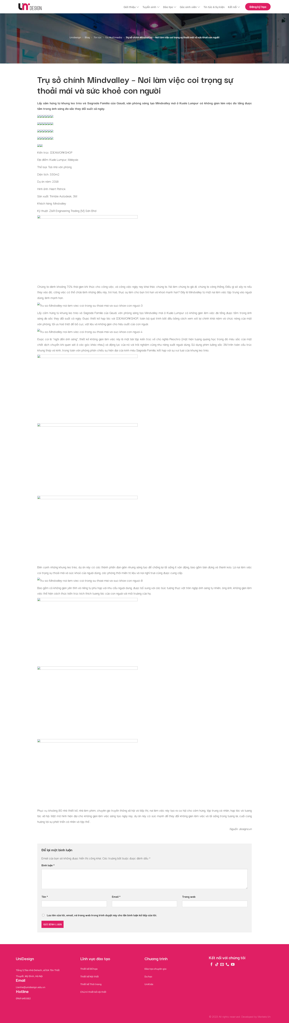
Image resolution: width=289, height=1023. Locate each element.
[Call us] (227, 964)
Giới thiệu (130, 7)
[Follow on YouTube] (232, 964)
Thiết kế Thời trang (91, 984)
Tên (44, 896)
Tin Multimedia (113, 37)
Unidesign (75, 37)
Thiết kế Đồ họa (89, 968)
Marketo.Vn (264, 1016)
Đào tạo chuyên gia (155, 968)
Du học (148, 976)
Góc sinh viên (188, 7)
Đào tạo (168, 7)
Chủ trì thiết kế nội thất (93, 991)
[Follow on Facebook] (211, 964)
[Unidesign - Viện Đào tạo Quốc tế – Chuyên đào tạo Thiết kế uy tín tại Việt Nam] (29, 6)
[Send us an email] (222, 964)
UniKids (148, 984)
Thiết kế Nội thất (89, 976)
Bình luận (48, 865)
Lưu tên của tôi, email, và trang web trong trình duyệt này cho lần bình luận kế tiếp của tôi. (102, 915)
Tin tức (98, 37)
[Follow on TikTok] (217, 964)
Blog (87, 37)
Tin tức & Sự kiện (214, 7)
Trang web (189, 896)
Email (116, 896)
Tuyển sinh (149, 7)
